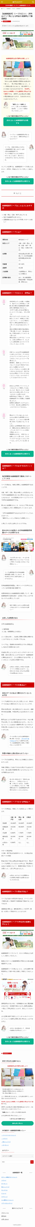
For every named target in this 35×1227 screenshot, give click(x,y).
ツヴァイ (3, 1180)
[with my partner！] (17, 2)
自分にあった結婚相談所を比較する (17, 121)
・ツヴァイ (4, 1138)
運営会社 (3, 1216)
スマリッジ (4, 1196)
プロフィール (5, 1213)
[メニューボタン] (2, 2)
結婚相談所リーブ (6, 21)
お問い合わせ (5, 1219)
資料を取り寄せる (17, 1123)
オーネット (4, 1183)
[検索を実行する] (32, 1162)
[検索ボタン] (33, 2)
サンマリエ (4, 1190)
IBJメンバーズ (5, 1187)
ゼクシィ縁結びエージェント (9, 1177)
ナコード (3, 1193)
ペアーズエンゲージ (6, 1203)
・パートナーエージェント (8, 1135)
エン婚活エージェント (7, 1200)
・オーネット (5, 1145)
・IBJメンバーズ (5, 1142)
